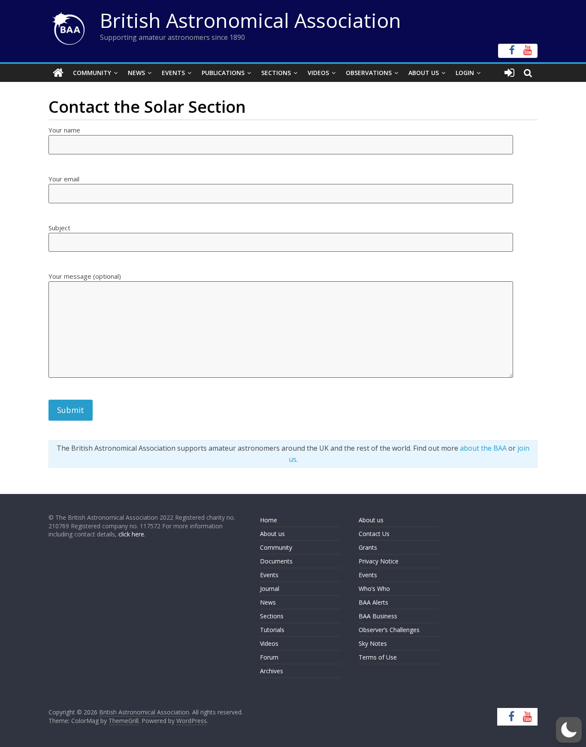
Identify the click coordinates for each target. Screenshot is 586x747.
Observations (369, 73)
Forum (269, 657)
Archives (271, 671)
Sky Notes (373, 643)
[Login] (509, 73)
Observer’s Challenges (389, 630)
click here (131, 534)
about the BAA (483, 448)
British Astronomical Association (250, 20)
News (136, 73)
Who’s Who (374, 588)
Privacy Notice (379, 561)
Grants (368, 547)
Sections (276, 73)
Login (465, 73)
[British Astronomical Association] (58, 73)
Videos (318, 73)
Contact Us (374, 534)
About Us (423, 73)
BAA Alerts (373, 602)
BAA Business (378, 616)
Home (268, 520)
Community (92, 73)
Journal (269, 588)
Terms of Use (378, 657)
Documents (276, 561)
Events (173, 73)
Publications (223, 73)
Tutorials (272, 630)
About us (272, 534)
